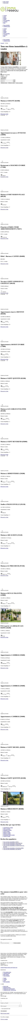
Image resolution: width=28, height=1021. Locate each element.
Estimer (5, 18)
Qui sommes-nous (7, 972)
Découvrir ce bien (4, 113)
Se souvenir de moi (6, 1008)
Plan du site (5, 986)
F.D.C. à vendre (6, 828)
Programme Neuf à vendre (9, 835)
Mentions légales (6, 987)
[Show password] (20, 1006)
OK (14, 80)
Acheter (5, 15)
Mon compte (6, 1)
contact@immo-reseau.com (6, 967)
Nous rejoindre (6, 25)
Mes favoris (5, 2)
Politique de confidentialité (9, 988)
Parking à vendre (7, 833)
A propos (5, 21)
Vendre (4, 19)
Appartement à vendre (8, 827)
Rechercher (3, 78)
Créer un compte (4, 1019)
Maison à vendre (6, 832)
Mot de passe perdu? (5, 1013)
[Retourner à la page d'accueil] (9, 13)
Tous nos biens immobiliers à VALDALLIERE (13, 848)
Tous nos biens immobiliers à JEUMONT (12, 849)
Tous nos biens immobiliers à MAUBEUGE (12, 843)
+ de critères (3, 77)
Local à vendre (6, 831)
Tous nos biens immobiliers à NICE (11, 842)
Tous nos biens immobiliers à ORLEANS (12, 844)
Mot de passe (3, 1006)
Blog (4, 22)
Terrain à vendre (6, 836)
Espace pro (15, 967)
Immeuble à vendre (7, 830)
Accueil (2, 43)
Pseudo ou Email (4, 1003)
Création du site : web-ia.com (9, 990)
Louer (4, 16)
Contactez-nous (6, 26)
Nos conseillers (6, 20)
